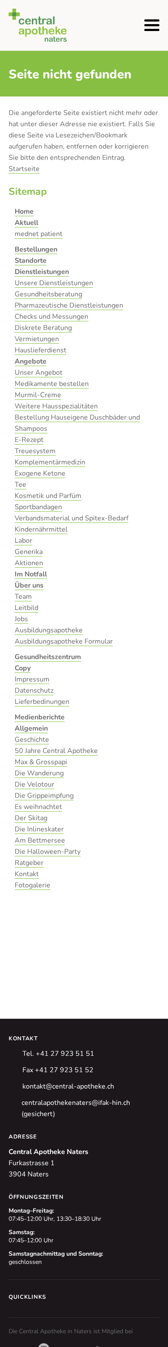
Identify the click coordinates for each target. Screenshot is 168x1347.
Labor (23, 540)
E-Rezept (29, 440)
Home (24, 211)
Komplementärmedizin (50, 462)
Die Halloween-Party (48, 851)
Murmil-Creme (38, 395)
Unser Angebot (38, 372)
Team (23, 596)
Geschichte (32, 739)
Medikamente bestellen (52, 384)
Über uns (29, 585)
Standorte (31, 260)
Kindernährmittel (41, 529)
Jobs (21, 619)
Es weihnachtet (38, 807)
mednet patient (38, 234)
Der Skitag (31, 818)
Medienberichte (40, 717)
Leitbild (26, 608)
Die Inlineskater (39, 829)
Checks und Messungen (51, 316)
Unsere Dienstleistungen (54, 283)
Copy (23, 668)
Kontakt (27, 874)
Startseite (24, 169)
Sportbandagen (38, 507)
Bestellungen (36, 249)
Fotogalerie (32, 885)
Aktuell (26, 222)
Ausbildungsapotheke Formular (64, 641)
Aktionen (29, 563)
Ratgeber (29, 863)
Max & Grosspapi (41, 762)
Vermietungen (37, 339)
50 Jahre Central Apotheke (56, 751)
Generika (29, 552)
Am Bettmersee (40, 840)
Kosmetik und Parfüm (48, 496)
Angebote (31, 361)
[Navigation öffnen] (151, 25)
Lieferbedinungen (42, 701)
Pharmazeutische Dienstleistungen (69, 305)
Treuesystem (35, 451)
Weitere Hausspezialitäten (56, 406)
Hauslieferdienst (40, 350)
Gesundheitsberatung (48, 294)
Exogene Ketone (40, 473)
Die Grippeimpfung (44, 795)
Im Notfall (31, 574)
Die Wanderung (39, 773)
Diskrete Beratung (43, 328)
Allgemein (31, 728)
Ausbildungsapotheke (49, 630)
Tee (20, 484)
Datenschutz (34, 690)
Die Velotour (34, 784)
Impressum (32, 679)
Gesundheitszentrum (48, 657)
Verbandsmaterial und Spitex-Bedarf (71, 518)
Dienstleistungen (42, 272)
